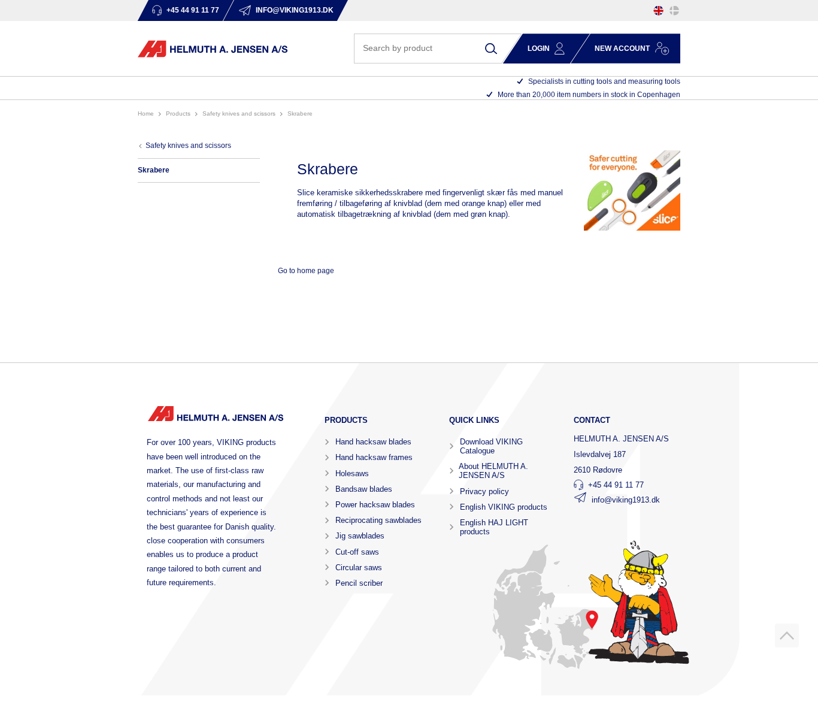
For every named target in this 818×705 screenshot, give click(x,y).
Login (539, 48)
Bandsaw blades (363, 489)
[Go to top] (787, 635)
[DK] (674, 11)
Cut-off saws (357, 551)
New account (622, 48)
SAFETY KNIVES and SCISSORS (238, 113)
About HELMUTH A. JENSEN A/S (493, 471)
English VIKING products (503, 507)
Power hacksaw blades (375, 504)
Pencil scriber (359, 583)
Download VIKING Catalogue (491, 446)
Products (178, 113)
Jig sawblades (359, 535)
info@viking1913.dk (626, 499)
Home (146, 113)
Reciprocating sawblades (378, 520)
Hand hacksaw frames (374, 457)
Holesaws (352, 473)
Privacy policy (484, 491)
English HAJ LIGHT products (494, 527)
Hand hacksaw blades (373, 441)
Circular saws (358, 567)
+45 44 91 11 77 (616, 484)
